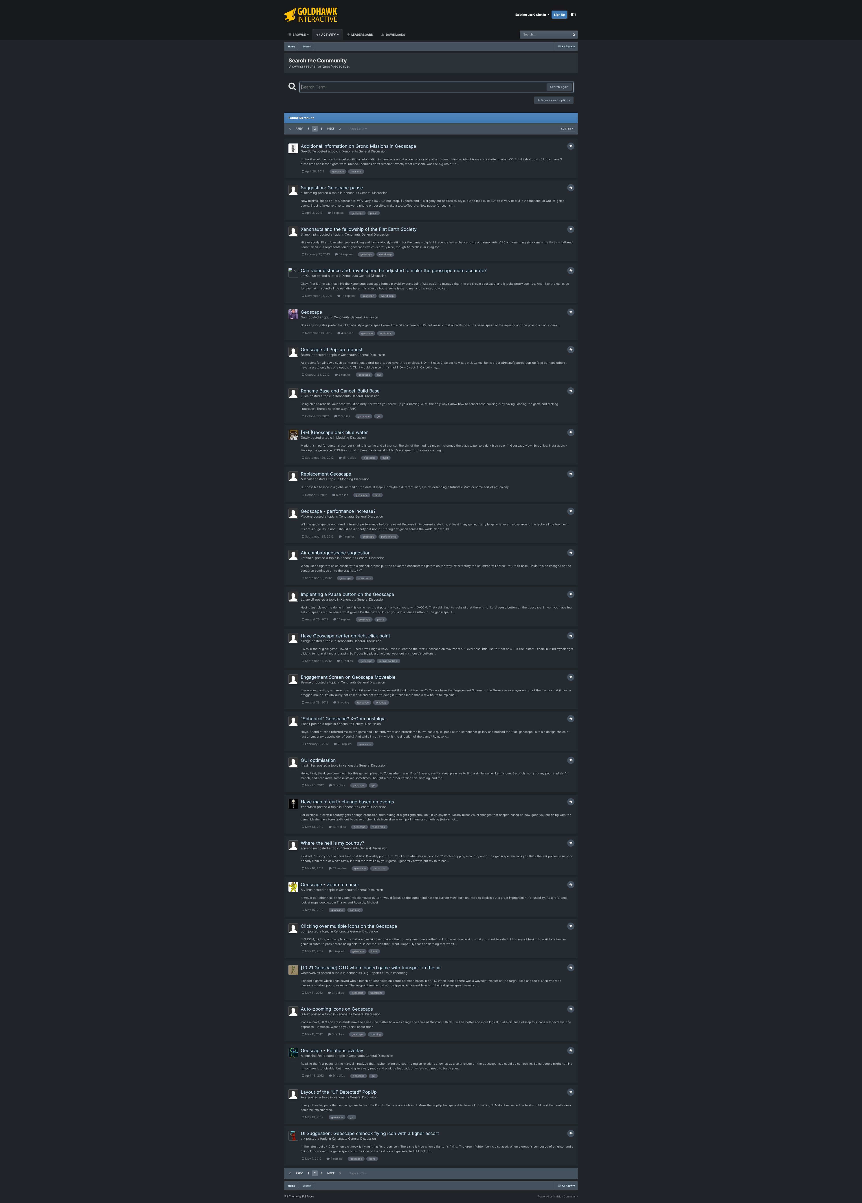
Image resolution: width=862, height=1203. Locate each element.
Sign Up (559, 14)
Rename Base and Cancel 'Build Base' (340, 391)
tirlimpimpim (310, 234)
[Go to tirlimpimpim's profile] (293, 231)
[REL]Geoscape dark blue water (334, 432)
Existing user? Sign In (531, 14)
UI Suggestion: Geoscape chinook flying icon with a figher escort (370, 1133)
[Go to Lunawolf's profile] (293, 597)
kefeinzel (307, 558)
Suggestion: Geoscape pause (332, 187)
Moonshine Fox (312, 1056)
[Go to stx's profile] (293, 1136)
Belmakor (307, 355)
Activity (328, 34)
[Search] (574, 35)
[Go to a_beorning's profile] (293, 190)
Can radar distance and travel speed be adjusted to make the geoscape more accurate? (394, 270)
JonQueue (308, 276)
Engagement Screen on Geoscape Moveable (348, 677)
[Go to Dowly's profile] (293, 435)
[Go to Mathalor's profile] (293, 476)
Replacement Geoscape (326, 474)
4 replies (346, 333)
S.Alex (305, 1014)
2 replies (344, 374)
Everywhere (556, 34)
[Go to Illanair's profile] (293, 721)
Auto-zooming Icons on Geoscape (337, 1009)
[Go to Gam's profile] (293, 314)
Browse (299, 34)
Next (330, 128)
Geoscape (311, 312)
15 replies (349, 457)
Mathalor (307, 479)
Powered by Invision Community (558, 1196)
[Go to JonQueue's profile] (293, 273)
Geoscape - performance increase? (338, 511)
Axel (304, 1097)
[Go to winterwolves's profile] (293, 970)
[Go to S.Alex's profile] (293, 1011)
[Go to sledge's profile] (293, 638)
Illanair (305, 724)
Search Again (559, 87)
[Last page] (340, 129)
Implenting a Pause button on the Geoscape (347, 594)
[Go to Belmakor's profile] (293, 352)
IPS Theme (291, 1196)
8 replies (337, 212)
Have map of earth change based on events (347, 801)
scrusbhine (309, 848)
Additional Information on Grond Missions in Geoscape (358, 146)
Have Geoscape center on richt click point (345, 636)
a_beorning (309, 193)
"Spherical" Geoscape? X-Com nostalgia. (344, 718)
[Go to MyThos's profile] (293, 887)
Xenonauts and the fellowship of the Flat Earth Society (359, 229)
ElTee (305, 396)
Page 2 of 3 (357, 128)
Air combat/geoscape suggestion (336, 552)
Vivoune (306, 516)
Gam (304, 317)
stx (303, 1138)
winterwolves (310, 973)
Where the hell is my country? (332, 843)
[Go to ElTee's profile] (293, 393)
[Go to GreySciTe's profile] (293, 148)
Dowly (305, 437)
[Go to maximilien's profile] (293, 762)
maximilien (308, 765)
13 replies (339, 826)
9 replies (338, 1075)
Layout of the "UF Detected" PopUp (339, 1092)
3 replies (338, 785)
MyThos (306, 890)
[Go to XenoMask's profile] (293, 804)
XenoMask (308, 807)
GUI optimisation (318, 760)
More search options (555, 100)
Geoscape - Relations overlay (332, 1050)
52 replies (345, 254)
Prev (299, 128)
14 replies (347, 295)
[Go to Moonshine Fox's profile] (293, 1053)
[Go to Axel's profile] (293, 1094)
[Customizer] (573, 15)
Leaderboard (362, 34)
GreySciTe (308, 151)
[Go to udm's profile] (293, 928)
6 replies (341, 495)
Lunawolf (307, 599)
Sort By (566, 128)
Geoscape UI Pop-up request (332, 349)
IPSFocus (308, 1196)
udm (304, 931)
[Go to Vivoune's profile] (293, 513)
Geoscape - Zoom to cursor (330, 884)
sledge (306, 641)
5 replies (346, 661)
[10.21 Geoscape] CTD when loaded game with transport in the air (371, 967)
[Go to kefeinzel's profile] (293, 555)
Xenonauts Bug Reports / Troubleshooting (376, 973)
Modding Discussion (351, 437)
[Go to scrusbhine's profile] (293, 845)
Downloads (395, 34)
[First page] (290, 129)
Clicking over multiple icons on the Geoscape (349, 926)
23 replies (344, 744)
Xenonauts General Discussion (364, 151)
